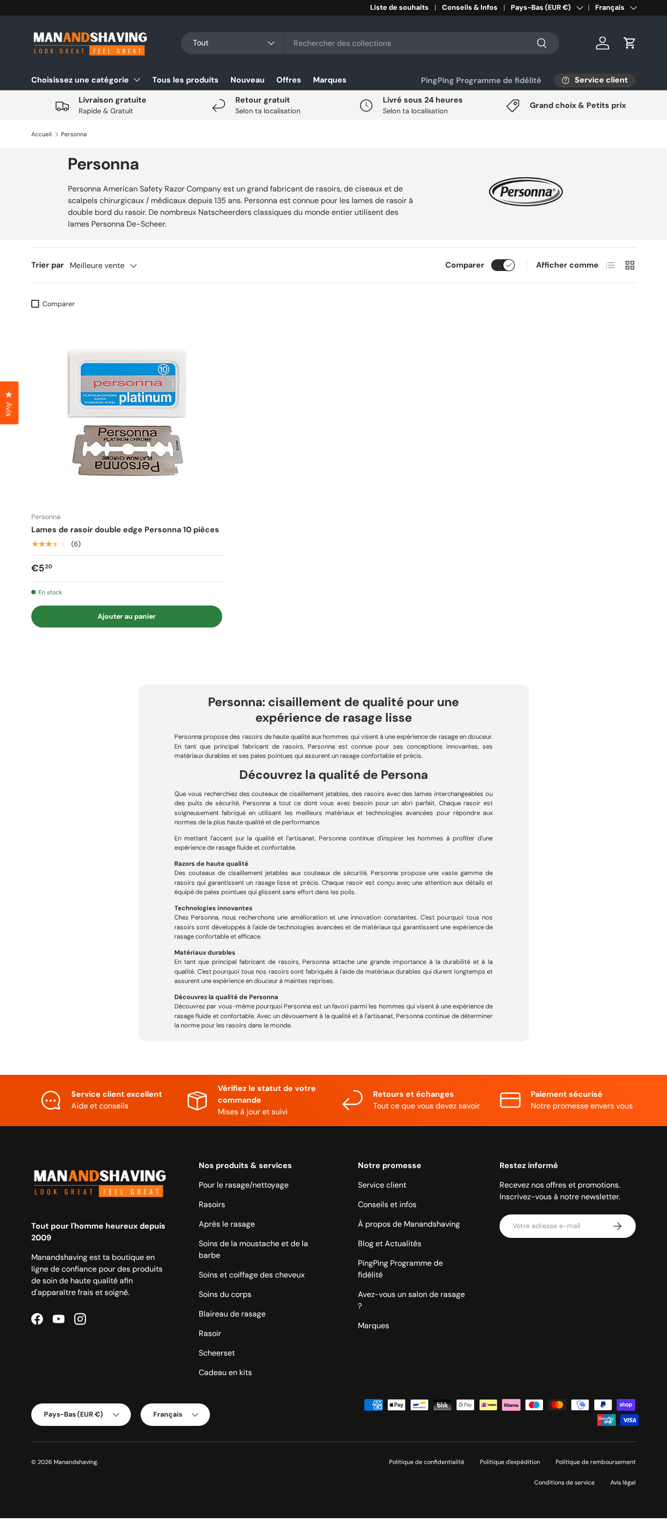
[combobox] (370, 43)
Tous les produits (185, 80)
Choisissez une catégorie (80, 80)
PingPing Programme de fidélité (481, 80)
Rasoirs (212, 1204)
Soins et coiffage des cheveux (252, 1275)
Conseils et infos (387, 1204)
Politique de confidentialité (426, 1462)
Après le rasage (227, 1224)
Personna (74, 134)
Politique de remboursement (596, 1462)
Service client (382, 1185)
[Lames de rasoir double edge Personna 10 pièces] (126, 408)
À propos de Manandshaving (409, 1224)
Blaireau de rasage (232, 1314)
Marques (330, 80)
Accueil (41, 134)
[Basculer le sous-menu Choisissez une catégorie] (137, 79)
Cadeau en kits (225, 1372)
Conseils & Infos (470, 7)
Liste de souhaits (399, 7)
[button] (630, 43)
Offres (288, 80)
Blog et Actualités (389, 1243)
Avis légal (623, 1482)
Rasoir (210, 1333)
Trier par (47, 265)
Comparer (464, 265)
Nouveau (247, 80)
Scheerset (217, 1353)
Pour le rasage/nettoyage (244, 1185)
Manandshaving (75, 1462)
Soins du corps (225, 1294)
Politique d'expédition (510, 1462)
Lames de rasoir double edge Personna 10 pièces (125, 529)
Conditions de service (564, 1482)
